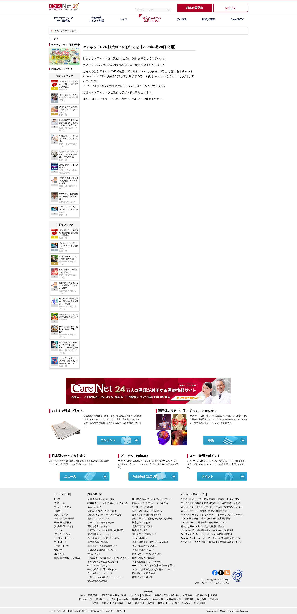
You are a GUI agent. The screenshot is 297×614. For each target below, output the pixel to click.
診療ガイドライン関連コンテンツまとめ (107, 502)
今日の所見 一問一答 (64, 518)
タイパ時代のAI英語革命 (144, 545)
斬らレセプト (94, 553)
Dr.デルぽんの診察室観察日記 (102, 545)
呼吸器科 (92, 595)
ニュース (58, 530)
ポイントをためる (63, 506)
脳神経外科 (157, 599)
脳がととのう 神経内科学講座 (147, 514)
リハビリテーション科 (179, 603)
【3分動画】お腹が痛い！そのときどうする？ (108, 557)
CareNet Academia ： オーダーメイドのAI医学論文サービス (211, 538)
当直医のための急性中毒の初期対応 (105, 530)
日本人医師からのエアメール (146, 561)
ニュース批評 (94, 506)
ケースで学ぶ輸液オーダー (100, 522)
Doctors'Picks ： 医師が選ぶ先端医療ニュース (204, 522)
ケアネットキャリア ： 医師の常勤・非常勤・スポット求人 (210, 499)
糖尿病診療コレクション (99, 534)
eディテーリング (62, 534)
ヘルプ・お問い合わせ (58, 611)
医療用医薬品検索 (63, 522)
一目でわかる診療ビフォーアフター (105, 577)
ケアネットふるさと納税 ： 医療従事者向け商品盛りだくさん (211, 542)
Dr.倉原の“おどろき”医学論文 (101, 510)
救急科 (161, 603)
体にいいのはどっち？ (98, 565)
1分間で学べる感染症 (142, 506)
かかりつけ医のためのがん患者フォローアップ (153, 569)
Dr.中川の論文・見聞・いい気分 (103, 538)
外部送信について (95, 611)
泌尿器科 (201, 599)
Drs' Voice (59, 553)
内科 (82, 595)
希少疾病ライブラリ (142, 526)
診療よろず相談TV (141, 522)
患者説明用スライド (64, 526)
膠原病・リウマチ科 (106, 599)
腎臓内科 (146, 595)
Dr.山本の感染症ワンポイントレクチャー (152, 499)
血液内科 (187, 595)
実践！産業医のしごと (143, 549)
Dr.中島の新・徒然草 (97, 542)
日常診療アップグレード (99, 573)
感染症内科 (201, 595)
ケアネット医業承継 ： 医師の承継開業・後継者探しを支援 (210, 502)
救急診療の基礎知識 (97, 581)
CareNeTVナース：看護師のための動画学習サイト (206, 510)
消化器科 (134, 595)
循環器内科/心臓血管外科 (113, 595)
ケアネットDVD (61, 545)
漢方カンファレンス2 (98, 518)
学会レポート (60, 542)
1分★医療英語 (139, 538)
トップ (52, 38)
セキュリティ (109, 611)
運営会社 (119, 611)
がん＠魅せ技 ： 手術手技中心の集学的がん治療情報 (207, 530)
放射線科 (139, 603)
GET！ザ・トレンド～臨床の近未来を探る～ (153, 565)
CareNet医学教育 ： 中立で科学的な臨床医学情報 (205, 518)
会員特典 (58, 510)
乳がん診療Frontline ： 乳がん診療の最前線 (203, 526)
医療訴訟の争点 (140, 530)
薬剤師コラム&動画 (142, 577)
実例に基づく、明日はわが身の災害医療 (152, 518)
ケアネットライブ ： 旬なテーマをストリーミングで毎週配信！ (212, 514)
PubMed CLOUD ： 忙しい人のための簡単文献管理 (206, 534)
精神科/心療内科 (140, 599)
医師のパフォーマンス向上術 (146, 553)
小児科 (95, 603)
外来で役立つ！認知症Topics (101, 569)
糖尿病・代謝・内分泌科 (167, 595)
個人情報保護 (80, 611)
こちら (133, 99)
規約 (71, 611)
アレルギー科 (85, 599)
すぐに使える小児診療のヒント (103, 561)
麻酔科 (151, 603)
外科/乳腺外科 (174, 599)
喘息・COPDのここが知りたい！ (148, 510)
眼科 (129, 603)
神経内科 (123, 599)
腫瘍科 (213, 595)
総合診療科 (199, 603)
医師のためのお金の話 (143, 557)
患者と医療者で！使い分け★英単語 (150, 542)
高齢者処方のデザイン (98, 526)
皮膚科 (105, 603)
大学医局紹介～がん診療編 (100, 499)
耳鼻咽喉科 (117, 603)
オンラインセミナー (64, 538)
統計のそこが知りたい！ (144, 534)
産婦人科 (214, 599)
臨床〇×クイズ (61, 514)
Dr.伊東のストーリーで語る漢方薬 (104, 514)
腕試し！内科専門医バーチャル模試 (150, 502)
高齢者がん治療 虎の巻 (143, 573)
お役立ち (58, 549)
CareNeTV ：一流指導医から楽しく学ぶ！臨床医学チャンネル (212, 506)
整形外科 (189, 599)
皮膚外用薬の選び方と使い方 (102, 549)
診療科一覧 (59, 502)
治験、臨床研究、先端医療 (67, 557)
